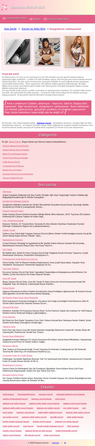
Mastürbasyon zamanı (12, 365)
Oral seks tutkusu (11, 269)
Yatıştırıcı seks (9, 327)
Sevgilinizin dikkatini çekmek (16, 201)
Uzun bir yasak (9, 278)
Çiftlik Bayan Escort (11, 162)
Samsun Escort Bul (27, 7)
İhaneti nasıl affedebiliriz (13, 336)
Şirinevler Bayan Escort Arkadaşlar (18, 174)
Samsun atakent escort (13, 178)
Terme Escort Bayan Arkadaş (15, 158)
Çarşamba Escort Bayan (13, 166)
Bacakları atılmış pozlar (13, 375)
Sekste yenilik (9, 230)
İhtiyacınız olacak (10, 346)
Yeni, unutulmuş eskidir (13, 221)
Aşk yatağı (7, 249)
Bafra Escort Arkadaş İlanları (15, 154)
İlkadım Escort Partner (12, 170)
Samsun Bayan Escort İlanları (16, 146)
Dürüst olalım (9, 288)
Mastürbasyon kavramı (13, 240)
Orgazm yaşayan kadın (13, 211)
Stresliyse (7, 192)
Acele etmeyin (9, 317)
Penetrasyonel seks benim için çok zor (20, 259)
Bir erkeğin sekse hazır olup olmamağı (20, 298)
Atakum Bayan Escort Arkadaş (16, 150)
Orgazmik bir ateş (10, 307)
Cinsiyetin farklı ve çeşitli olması (17, 356)
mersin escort (15, 142)
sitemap (55, 443)
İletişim (37, 19)
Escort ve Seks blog (58, 19)
